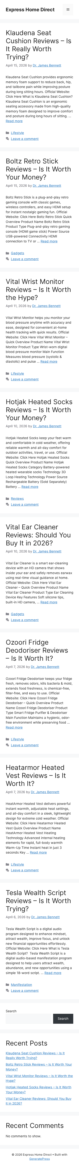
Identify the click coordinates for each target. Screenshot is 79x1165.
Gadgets (17, 253)
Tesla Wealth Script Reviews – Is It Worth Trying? (38, 901)
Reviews (17, 498)
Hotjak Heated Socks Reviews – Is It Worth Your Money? (39, 410)
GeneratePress (39, 1159)
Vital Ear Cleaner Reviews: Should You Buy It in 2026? (38, 535)
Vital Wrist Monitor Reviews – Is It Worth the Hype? (38, 289)
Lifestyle (17, 133)
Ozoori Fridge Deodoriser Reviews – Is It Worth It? (37, 650)
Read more (14, 121)
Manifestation (21, 985)
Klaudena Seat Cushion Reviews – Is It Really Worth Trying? (38, 45)
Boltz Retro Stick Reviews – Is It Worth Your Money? (38, 169)
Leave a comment (25, 139)
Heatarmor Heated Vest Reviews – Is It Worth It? (36, 775)
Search (11, 1011)
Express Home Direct (30, 9)
